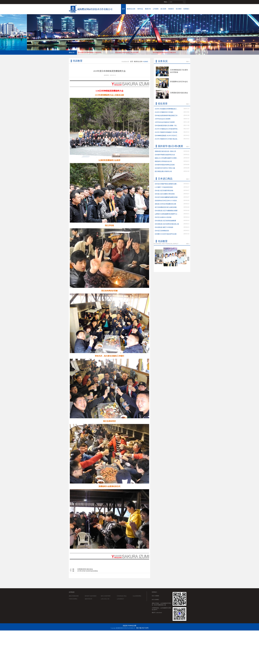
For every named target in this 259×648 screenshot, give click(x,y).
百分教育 (179, 9)
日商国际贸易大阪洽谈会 (85, 569)
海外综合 (140, 9)
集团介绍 (148, 9)
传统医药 (171, 9)
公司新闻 (155, 9)
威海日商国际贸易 (74, 596)
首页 (123, 9)
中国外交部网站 (73, 599)
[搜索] (184, 2)
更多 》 (188, 61)
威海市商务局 (88, 599)
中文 (165, 2)
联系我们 (186, 9)
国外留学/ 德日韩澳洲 (90, 596)
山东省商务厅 (120, 599)
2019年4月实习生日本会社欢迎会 (87, 571)
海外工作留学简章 (105, 596)
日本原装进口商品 (121, 596)
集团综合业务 (131, 9)
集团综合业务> (138, 61)
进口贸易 (163, 9)
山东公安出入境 (105, 599)
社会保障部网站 (137, 596)
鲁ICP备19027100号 (142, 628)
